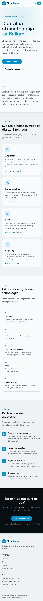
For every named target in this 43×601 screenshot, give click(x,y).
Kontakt (4, 565)
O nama (4, 562)
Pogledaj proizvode (12, 69)
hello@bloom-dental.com (10, 578)
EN (35, 3)
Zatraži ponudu (11, 62)
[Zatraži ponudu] (39, 3)
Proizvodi (5, 559)
